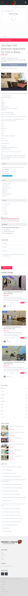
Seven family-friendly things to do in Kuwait (11, 515)
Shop (2, 407)
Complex (3, 394)
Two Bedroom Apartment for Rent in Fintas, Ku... (13, 327)
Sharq (5, 61)
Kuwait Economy (5, 528)
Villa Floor (3, 417)
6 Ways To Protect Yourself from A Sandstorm (12, 466)
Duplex (2, 398)
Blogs (2, 556)
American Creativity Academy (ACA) (9, 524)
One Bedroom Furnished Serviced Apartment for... (14, 363)
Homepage (3, 581)
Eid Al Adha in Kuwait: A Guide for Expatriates (12, 484)
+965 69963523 (7, 229)
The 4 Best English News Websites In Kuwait (11, 476)
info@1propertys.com (7, 566)
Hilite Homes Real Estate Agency (10, 219)
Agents (2, 559)
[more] (17, 300)
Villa (2, 414)
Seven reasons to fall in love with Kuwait (11, 512)
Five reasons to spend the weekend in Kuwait (12, 518)
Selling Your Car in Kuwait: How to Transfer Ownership (14, 497)
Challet (2, 391)
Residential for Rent (13, 58)
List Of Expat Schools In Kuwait (8, 473)
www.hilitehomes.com (8, 233)
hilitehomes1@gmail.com (9, 231)
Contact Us (3, 589)
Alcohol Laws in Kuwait (7, 470)
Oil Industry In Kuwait (6, 531)
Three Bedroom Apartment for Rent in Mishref (13, 292)
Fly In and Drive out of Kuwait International (11, 521)
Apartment (3, 58)
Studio (2, 411)
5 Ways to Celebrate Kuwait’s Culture (10, 491)
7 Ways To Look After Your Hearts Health (11, 494)
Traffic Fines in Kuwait (7, 500)
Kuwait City (6, 169)
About (2, 586)
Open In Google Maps (7, 175)
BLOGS (2, 594)
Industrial (3, 401)
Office (2, 404)
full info (22, 302)
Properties (3, 554)
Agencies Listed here (5, 591)
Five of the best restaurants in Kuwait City (11, 508)
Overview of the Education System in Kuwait (11, 487)
